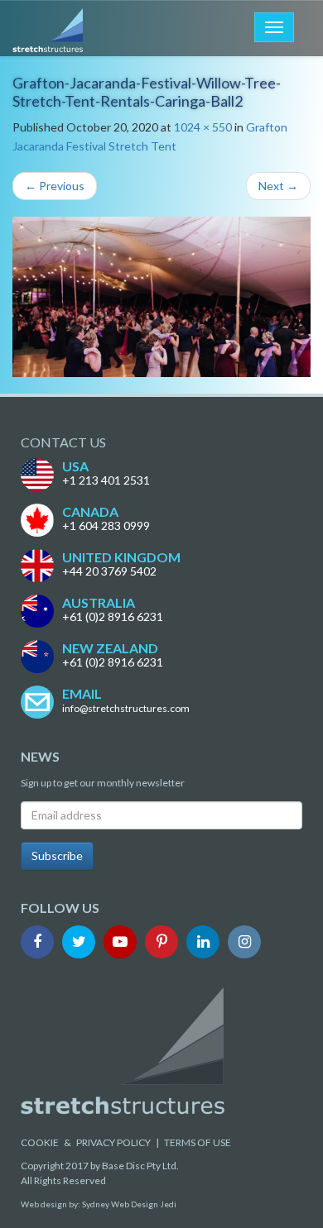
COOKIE (40, 1142)
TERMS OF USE (197, 1142)
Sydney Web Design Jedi (129, 1204)
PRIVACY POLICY (113, 1142)
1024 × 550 (203, 127)
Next (278, 186)
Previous (54, 186)
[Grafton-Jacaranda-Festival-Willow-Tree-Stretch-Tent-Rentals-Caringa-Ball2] (161, 296)
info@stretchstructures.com (126, 708)
